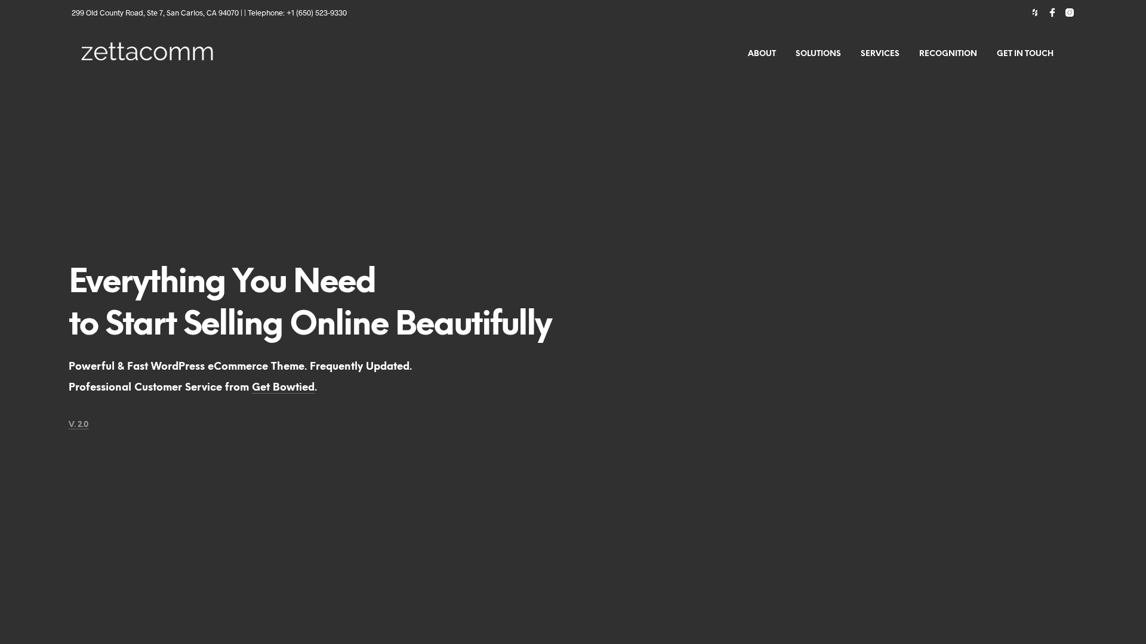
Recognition (948, 54)
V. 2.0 (78, 425)
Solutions (818, 54)
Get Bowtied (283, 387)
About (762, 54)
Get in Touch (1025, 54)
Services (880, 54)
